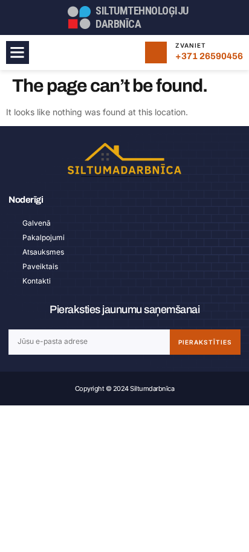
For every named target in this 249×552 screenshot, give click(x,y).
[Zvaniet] (156, 52)
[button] (17, 52)
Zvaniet (190, 45)
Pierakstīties (205, 342)
